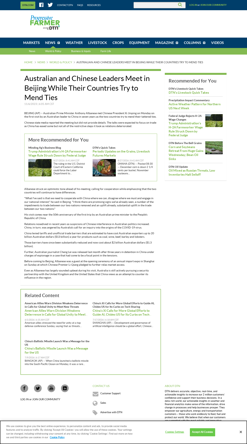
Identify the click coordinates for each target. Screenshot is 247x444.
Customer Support (110, 393)
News (32, 51)
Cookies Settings (174, 432)
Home (28, 62)
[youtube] (51, 388)
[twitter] (38, 388)
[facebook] (24, 388)
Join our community (213, 5)
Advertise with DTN (111, 412)
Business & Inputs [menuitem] (81, 51)
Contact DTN (65, 5)
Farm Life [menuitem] (106, 51)
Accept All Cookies (202, 432)
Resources (94, 5)
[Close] (241, 432)
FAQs (80, 5)
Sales (103, 403)
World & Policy (60, 62)
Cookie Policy (57, 437)
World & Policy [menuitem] (53, 51)
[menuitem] (31, 43)
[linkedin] (65, 388)
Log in (193, 5)
